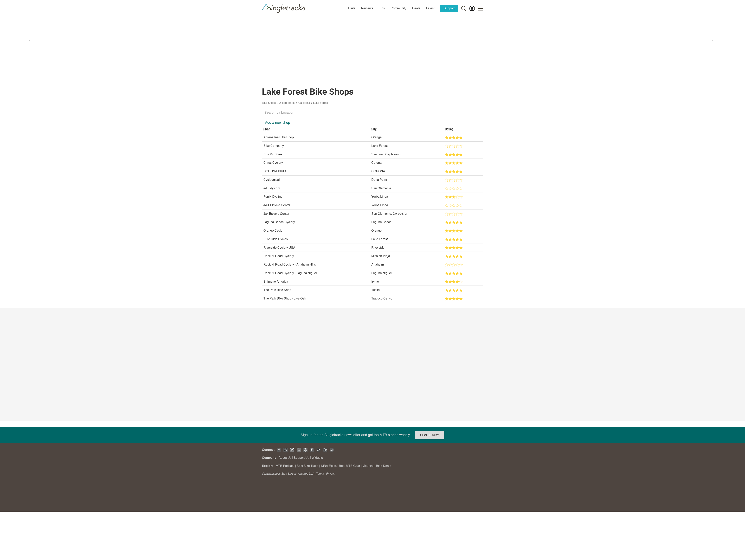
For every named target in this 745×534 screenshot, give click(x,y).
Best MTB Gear (349, 465)
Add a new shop (277, 122)
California (304, 103)
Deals (416, 8)
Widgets (317, 457)
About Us (285, 457)
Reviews (367, 8)
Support (449, 8)
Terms (320, 473)
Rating (449, 129)
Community (398, 8)
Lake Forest (320, 103)
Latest (430, 8)
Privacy (330, 473)
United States (287, 103)
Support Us (301, 457)
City (374, 129)
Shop (266, 129)
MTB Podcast (285, 465)
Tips (382, 8)
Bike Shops (269, 103)
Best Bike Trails (307, 465)
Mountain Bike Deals (376, 465)
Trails (351, 8)
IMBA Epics (329, 465)
